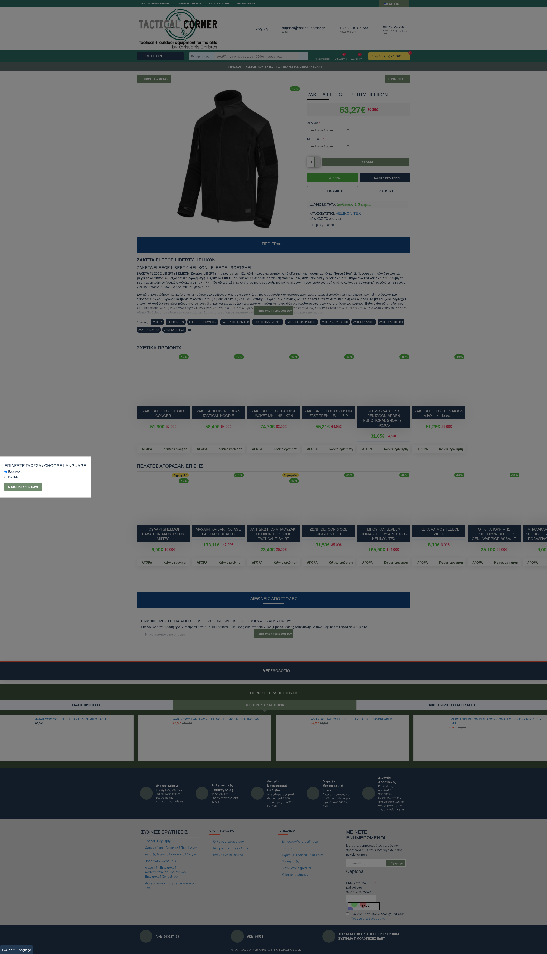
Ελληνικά (15, 471)
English (13, 477)
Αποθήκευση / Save (23, 487)
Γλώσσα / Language (16, 950)
